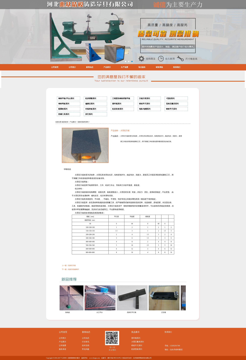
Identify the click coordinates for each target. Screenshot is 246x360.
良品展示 (135, 332)
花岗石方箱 (72, 265)
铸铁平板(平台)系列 (66, 98)
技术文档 (85, 345)
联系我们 (176, 67)
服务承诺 (62, 349)
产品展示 (107, 67)
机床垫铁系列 (136, 349)
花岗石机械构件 (73, 269)
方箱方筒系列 (144, 98)
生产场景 (124, 67)
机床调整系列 (90, 98)
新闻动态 (89, 67)
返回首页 (65, 122)
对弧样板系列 (90, 109)
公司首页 (54, 67)
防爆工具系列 (63, 114)
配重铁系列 (62, 109)
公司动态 (85, 338)
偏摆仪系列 (89, 104)
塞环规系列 (116, 104)
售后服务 (142, 67)
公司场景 (62, 345)
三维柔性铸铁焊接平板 (121, 98)
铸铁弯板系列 (63, 104)
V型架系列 (170, 98)
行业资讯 (85, 342)
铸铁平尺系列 (171, 109)
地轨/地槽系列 (144, 109)
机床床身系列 (117, 109)
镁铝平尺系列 (144, 104)
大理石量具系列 (137, 342)
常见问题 (85, 349)
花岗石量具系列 (172, 104)
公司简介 (72, 67)
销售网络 (159, 67)
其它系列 (89, 114)
